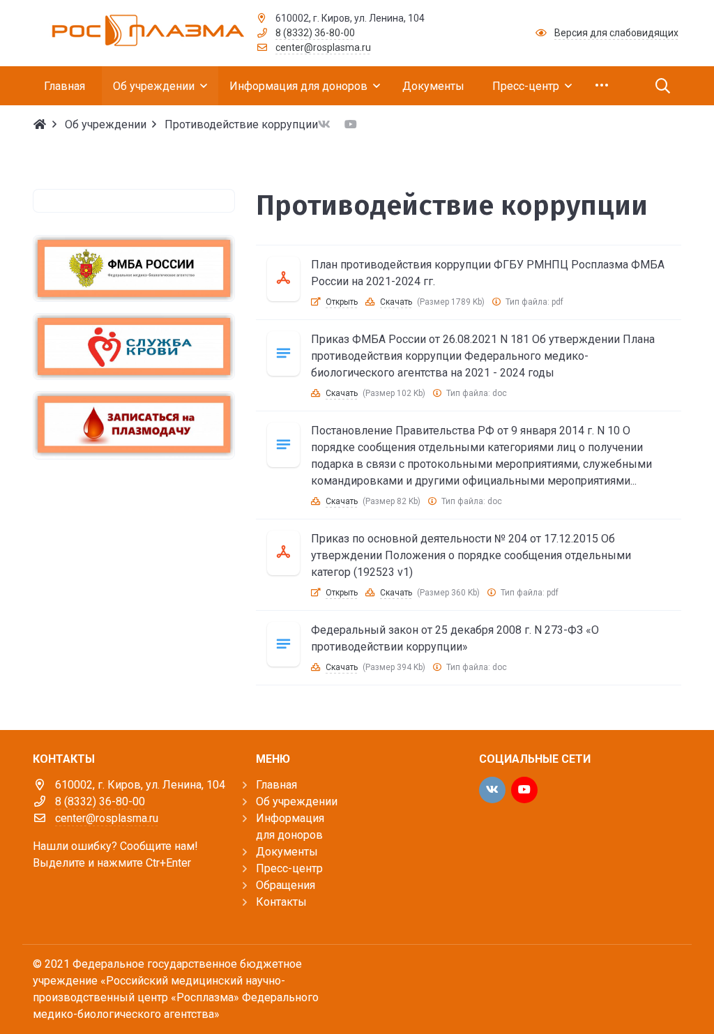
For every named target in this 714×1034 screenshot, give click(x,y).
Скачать (396, 302)
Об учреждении (296, 801)
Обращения (285, 885)
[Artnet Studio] (649, 977)
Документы (287, 851)
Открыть (342, 302)
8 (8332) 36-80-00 (315, 32)
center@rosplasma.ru (323, 47)
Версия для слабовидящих (616, 32)
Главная (276, 784)
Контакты (281, 901)
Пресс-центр (289, 868)
